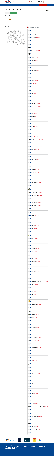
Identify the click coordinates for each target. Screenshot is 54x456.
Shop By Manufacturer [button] (16, 4)
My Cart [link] (25, 450)
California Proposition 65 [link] (42, 450)
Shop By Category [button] (26, 4)
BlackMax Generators (18, 7)
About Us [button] (34, 4)
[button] (45, 2)
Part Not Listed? (13, 13)
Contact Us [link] (17, 449)
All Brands (9, 7)
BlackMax (12, 7)
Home (8, 4)
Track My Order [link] (18, 450)
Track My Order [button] (43, 4)
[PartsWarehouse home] (8, 1)
